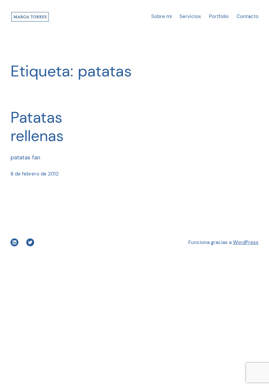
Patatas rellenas (37, 127)
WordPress (246, 242)
